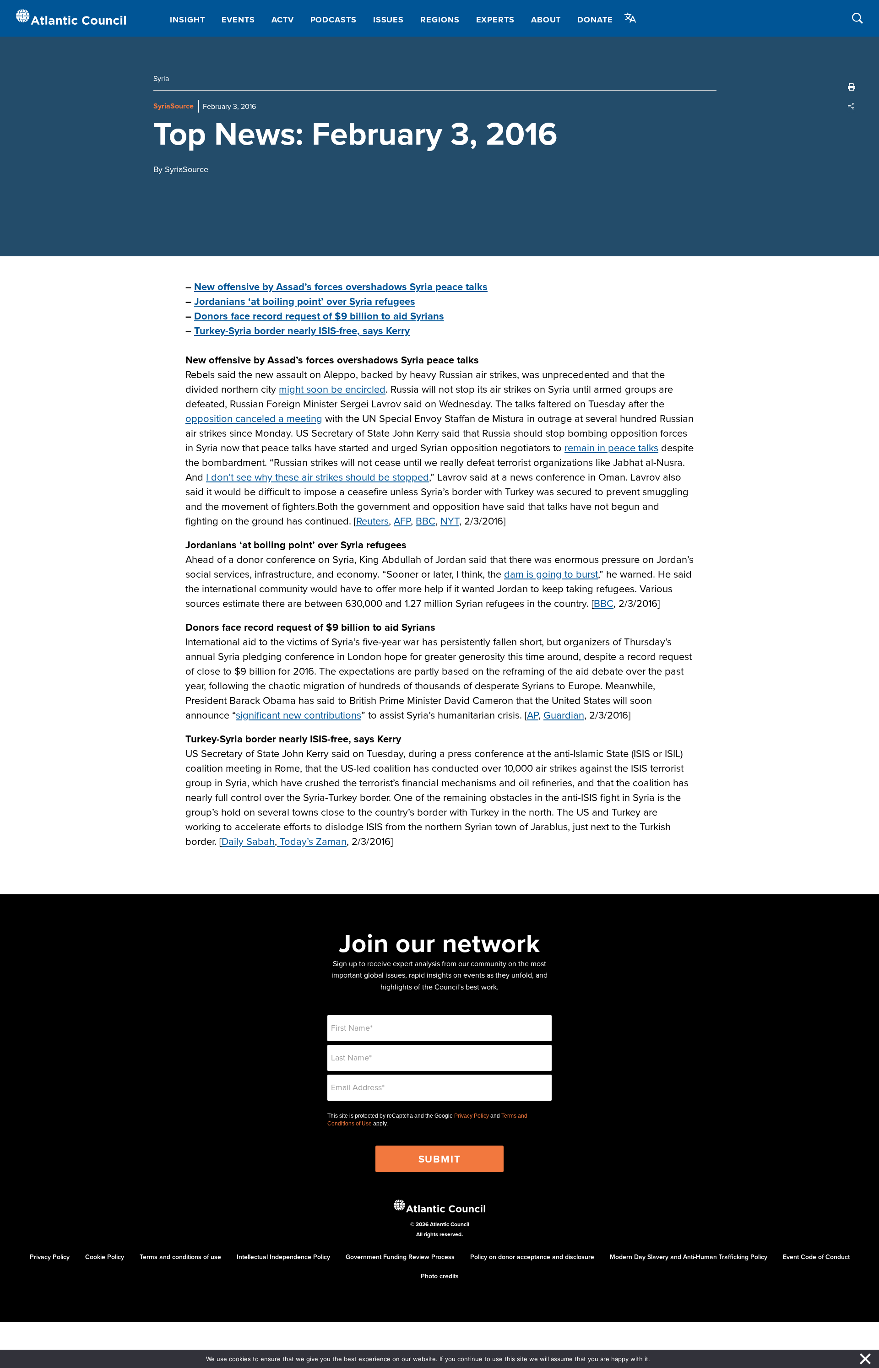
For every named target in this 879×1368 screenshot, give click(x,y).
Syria (161, 78)
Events (238, 20)
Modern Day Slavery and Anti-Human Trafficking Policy (688, 1256)
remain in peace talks (611, 447)
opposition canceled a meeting (253, 418)
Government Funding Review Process (400, 1256)
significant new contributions (298, 715)
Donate (595, 20)
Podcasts (333, 20)
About (546, 20)
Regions (439, 20)
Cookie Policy (104, 1256)
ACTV (282, 20)
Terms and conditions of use (180, 1256)
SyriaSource (173, 106)
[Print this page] (851, 87)
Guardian (563, 715)
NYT (449, 521)
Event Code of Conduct (816, 1256)
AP (532, 715)
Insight (187, 20)
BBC (425, 521)
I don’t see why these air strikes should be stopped (317, 477)
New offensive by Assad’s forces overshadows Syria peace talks (341, 286)
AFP (402, 521)
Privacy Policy (471, 1116)
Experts (495, 20)
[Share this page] (851, 106)
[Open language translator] (630, 18)
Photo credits (440, 1276)
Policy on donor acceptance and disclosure (532, 1256)
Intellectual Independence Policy (283, 1256)
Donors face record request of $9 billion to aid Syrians (319, 315)
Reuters (372, 521)
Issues (388, 20)
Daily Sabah (248, 841)
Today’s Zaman (312, 841)
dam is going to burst (551, 574)
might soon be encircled (332, 389)
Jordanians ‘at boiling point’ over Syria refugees (304, 301)
